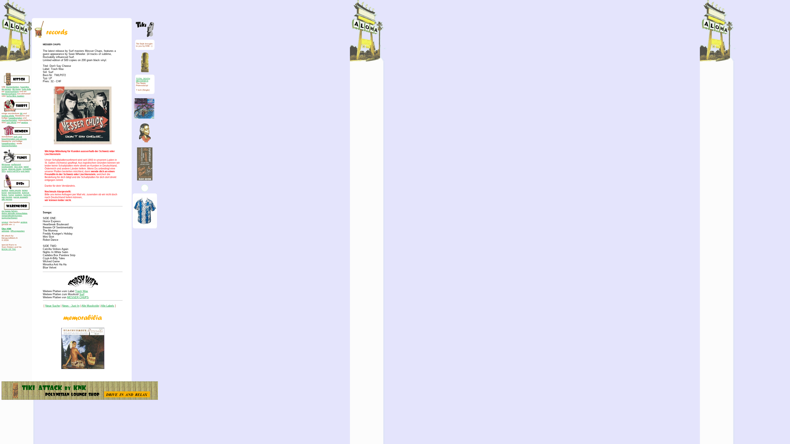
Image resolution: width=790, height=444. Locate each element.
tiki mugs (16, 89)
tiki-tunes (6, 164)
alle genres (7, 199)
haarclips (24, 87)
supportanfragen (9, 218)
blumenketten (12, 87)
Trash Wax (81, 291)
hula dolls (26, 89)
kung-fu (27, 195)
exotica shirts (8, 115)
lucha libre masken (15, 96)
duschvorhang (12, 91)
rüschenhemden (9, 120)
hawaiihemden (15, 118)
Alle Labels (107, 305)
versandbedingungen (12, 215)
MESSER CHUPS (78, 297)
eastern (18, 195)
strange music (14, 169)
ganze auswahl (20, 197)
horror (11, 195)
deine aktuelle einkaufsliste (14, 213)
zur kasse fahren (9, 211)
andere (24, 222)
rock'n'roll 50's (13, 171)
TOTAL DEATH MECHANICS (143, 79)
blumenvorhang (9, 93)
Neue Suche (52, 305)
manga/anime (14, 192)
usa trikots (11, 122)
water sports (15, 190)
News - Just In (70, 305)
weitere (24, 122)
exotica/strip (7, 166)
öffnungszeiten (17, 231)
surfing (5, 190)
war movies (7, 197)
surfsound (16, 164)
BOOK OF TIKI (9, 249)
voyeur (5, 222)
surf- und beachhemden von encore (14, 137)
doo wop (18, 166)
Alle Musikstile (90, 305)
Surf (81, 294)
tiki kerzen (6, 89)
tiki (21, 113)
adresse (5, 231)
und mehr (25, 171)
